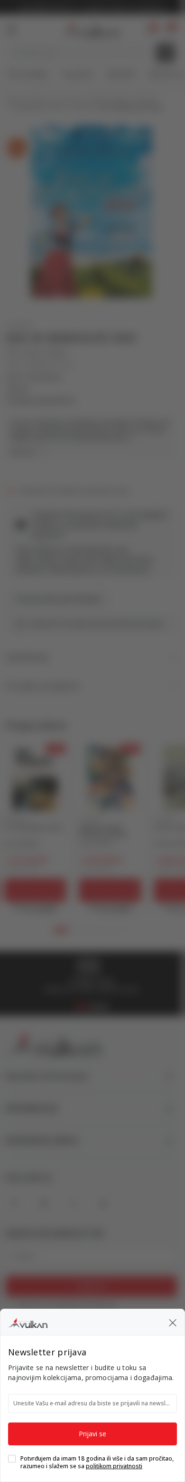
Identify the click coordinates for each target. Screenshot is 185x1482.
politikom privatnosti (114, 1466)
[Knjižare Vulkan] (27, 1321)
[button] (172, 1322)
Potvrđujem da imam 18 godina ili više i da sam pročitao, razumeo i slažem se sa (97, 1462)
